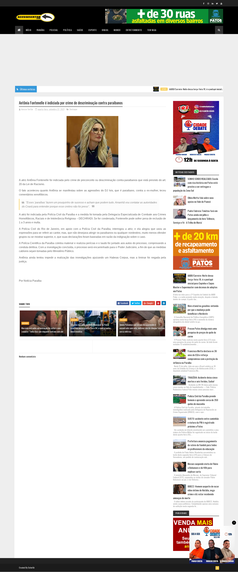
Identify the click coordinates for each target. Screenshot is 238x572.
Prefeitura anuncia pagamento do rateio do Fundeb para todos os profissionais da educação (202, 445)
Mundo (117, 30)
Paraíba (41, 30)
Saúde (80, 30)
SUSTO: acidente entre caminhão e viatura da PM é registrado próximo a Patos (203, 422)
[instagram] (208, 3)
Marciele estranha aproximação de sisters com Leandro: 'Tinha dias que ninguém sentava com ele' (42, 329)
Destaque (73, 109)
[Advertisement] (119, 58)
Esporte (92, 30)
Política (67, 30)
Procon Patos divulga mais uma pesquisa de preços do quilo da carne (202, 332)
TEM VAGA (151, 30)
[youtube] (221, 3)
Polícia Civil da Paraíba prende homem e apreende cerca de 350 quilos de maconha (203, 400)
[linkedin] (212, 3)
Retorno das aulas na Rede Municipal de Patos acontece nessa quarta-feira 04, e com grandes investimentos (90, 328)
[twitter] (217, 3)
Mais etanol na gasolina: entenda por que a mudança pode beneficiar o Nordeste (203, 309)
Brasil (105, 30)
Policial (54, 30)
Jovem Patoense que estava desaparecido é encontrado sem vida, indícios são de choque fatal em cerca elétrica (142, 328)
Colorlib (31, 567)
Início (28, 30)
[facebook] (204, 3)
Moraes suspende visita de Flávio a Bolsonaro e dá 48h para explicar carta (203, 467)
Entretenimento (134, 30)
